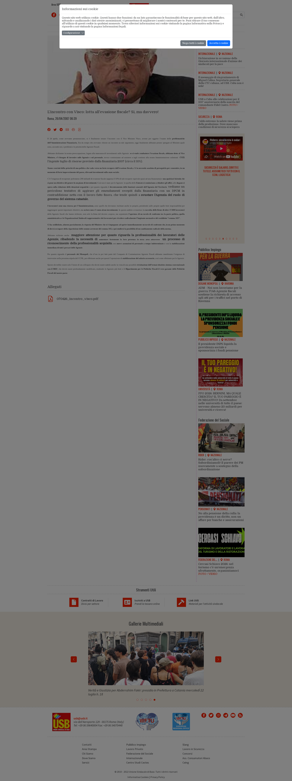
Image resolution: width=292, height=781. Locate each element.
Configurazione (71, 33)
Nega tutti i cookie (193, 43)
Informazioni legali (114, 26)
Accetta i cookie (218, 43)
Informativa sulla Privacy (207, 23)
